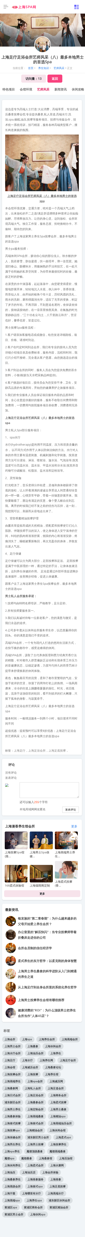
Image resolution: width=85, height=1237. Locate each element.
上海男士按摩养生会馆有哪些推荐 (41, 1000)
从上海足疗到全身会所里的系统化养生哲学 (47, 987)
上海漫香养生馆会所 (20, 826)
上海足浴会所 (37, 750)
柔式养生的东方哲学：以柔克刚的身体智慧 (47, 961)
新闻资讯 (60, 89)
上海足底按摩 (57, 750)
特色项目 (8, 89)
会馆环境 (26, 89)
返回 (55, 78)
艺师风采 (59, 68)
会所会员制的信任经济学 (35, 948)
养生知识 (43, 68)
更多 (74, 826)
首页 (30, 68)
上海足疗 (19, 750)
